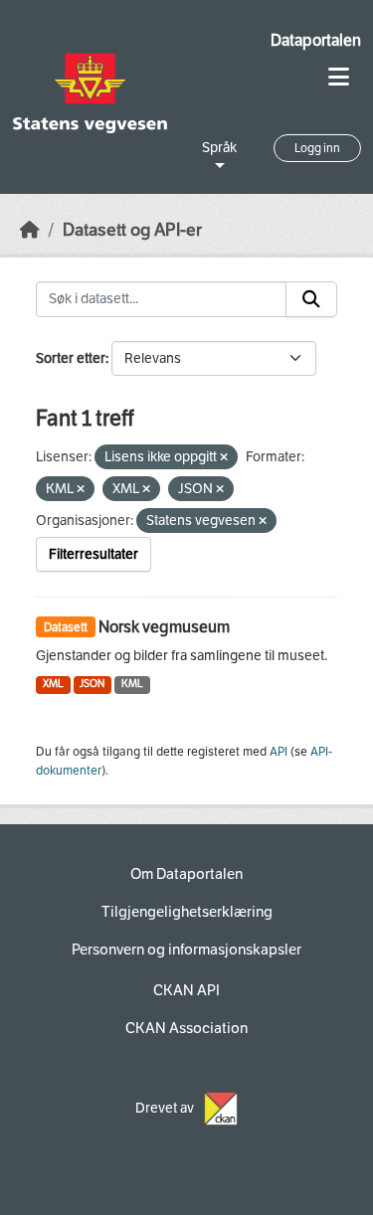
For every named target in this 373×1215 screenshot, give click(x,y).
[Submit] (311, 299)
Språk (219, 147)
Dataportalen (316, 40)
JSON (92, 683)
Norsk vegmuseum (164, 626)
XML (53, 683)
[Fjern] (224, 457)
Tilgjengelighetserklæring (187, 912)
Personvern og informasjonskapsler (186, 949)
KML (132, 683)
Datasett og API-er (132, 230)
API (278, 752)
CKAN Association (186, 1028)
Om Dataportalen (186, 874)
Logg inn (317, 148)
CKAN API (186, 990)
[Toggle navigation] (338, 77)
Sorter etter (70, 358)
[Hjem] (30, 230)
